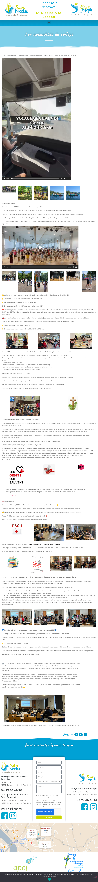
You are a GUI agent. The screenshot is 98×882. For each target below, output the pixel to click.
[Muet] (65, 178)
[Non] (95, 877)
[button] (49, 22)
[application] (36, 119)
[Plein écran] (68, 178)
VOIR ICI (13, 495)
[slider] (35, 178)
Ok (49, 879)
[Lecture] (4, 178)
